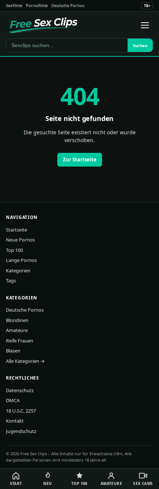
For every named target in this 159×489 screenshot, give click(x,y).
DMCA (13, 400)
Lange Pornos (21, 260)
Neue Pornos (20, 239)
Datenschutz (20, 390)
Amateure (17, 330)
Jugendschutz (21, 431)
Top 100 (14, 250)
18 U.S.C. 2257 (21, 410)
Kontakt (15, 420)
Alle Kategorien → (25, 361)
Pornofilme (37, 5)
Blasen (13, 350)
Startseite (16, 229)
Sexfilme (14, 5)
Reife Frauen (19, 340)
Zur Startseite (80, 159)
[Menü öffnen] (145, 25)
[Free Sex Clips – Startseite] (43, 25)
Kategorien (18, 270)
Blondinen (17, 320)
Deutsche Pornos (67, 5)
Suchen (140, 45)
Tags (11, 280)
